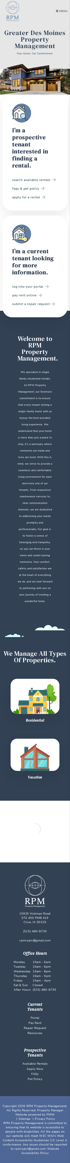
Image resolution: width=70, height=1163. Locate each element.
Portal (35, 1018)
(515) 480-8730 (35, 931)
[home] (12, 11)
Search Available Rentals (31, 180)
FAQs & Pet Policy (25, 188)
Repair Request (35, 1028)
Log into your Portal (27, 286)
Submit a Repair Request (31, 304)
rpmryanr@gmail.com (34, 940)
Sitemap (24, 1119)
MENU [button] (63, 11)
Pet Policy (35, 1079)
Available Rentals (35, 1064)
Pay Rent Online (24, 295)
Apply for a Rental (26, 197)
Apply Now (35, 1069)
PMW (51, 1115)
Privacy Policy (45, 1119)
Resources (35, 1033)
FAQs (35, 1074)
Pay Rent (34, 1023)
